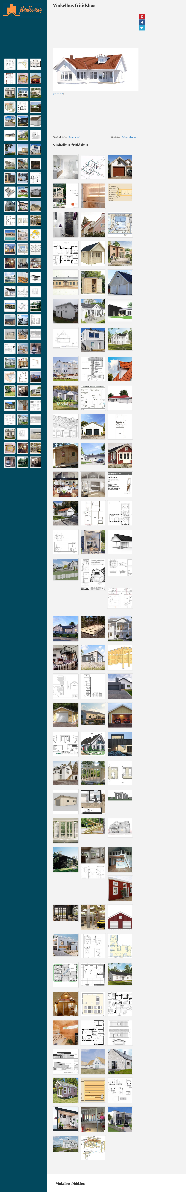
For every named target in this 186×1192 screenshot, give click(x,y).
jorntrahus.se (58, 94)
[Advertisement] (23, 39)
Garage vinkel (74, 137)
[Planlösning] (22, 10)
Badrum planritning (130, 137)
